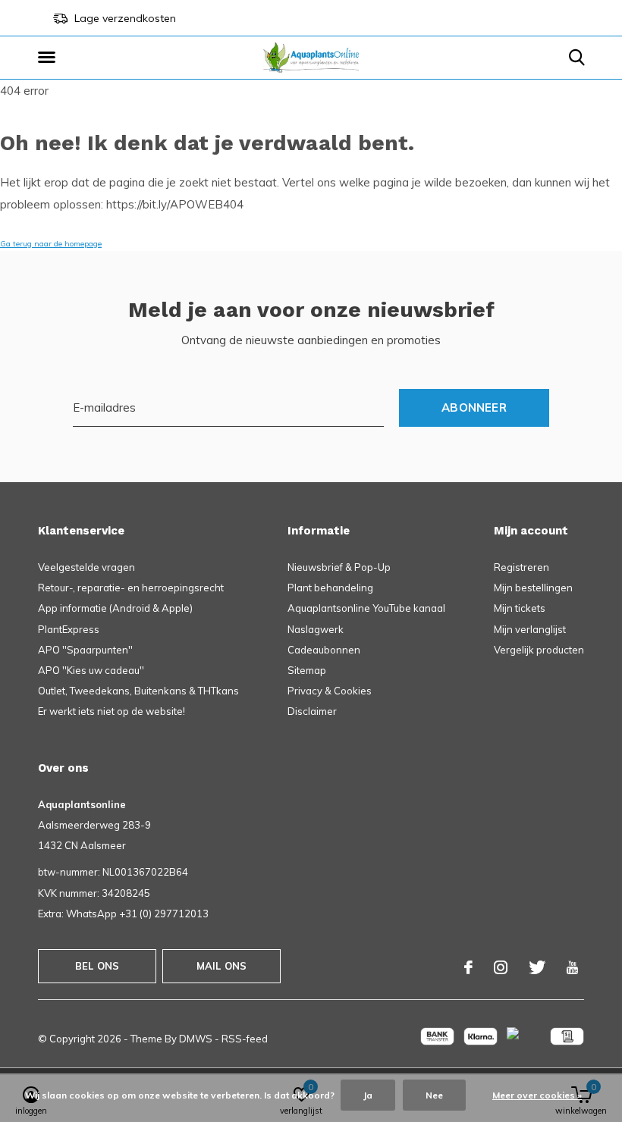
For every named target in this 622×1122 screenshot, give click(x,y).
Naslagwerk (315, 629)
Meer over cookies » (537, 1095)
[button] (49, 58)
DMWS (195, 1039)
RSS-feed (244, 1039)
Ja (367, 1095)
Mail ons (221, 966)
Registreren (521, 567)
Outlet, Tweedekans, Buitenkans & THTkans (138, 691)
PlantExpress (68, 629)
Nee (434, 1095)
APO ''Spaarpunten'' (85, 650)
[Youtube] (572, 967)
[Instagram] (500, 967)
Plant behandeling (330, 587)
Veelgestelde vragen (86, 567)
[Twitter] (537, 967)
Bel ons (97, 966)
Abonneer (474, 407)
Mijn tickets (519, 608)
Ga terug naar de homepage (51, 244)
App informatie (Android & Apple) (115, 608)
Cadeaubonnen (323, 650)
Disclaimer (312, 711)
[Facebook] (468, 967)
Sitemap (306, 670)
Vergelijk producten (539, 650)
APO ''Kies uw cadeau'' (91, 670)
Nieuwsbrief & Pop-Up (339, 567)
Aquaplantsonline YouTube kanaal (366, 608)
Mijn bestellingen (533, 587)
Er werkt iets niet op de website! (111, 711)
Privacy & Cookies (329, 691)
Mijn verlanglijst (530, 629)
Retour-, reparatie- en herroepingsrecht (131, 587)
